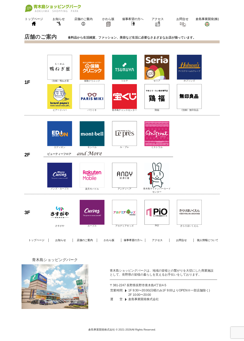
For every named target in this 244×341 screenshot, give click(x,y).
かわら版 (108, 19)
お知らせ (59, 19)
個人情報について (207, 240)
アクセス (158, 19)
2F (27, 155)
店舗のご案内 (83, 19)
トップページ (34, 19)
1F (27, 82)
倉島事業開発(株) (207, 19)
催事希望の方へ (133, 19)
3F (27, 212)
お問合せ (182, 19)
